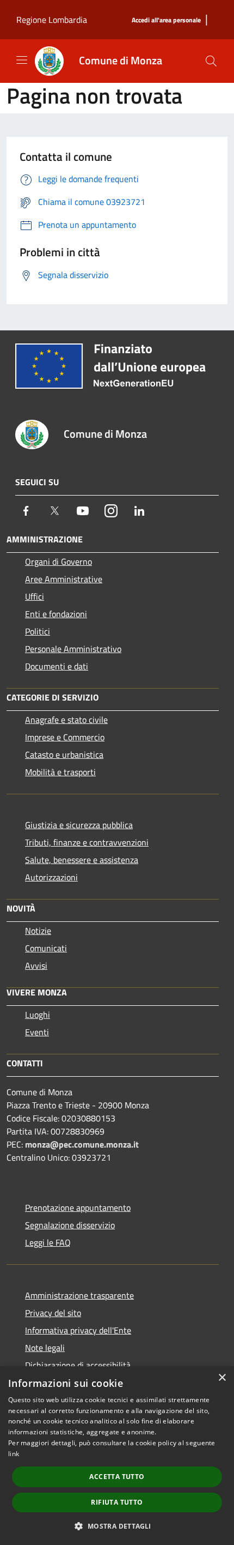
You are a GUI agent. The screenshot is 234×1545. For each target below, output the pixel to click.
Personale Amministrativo (73, 648)
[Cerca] (211, 61)
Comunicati (46, 948)
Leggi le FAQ (48, 1242)
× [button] (222, 1378)
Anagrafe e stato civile (66, 719)
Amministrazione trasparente (79, 1295)
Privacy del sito (53, 1312)
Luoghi (37, 1014)
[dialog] (117, 1455)
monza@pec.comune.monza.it (82, 1144)
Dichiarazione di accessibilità (78, 1365)
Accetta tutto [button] (116, 1476)
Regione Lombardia (51, 19)
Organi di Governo (58, 561)
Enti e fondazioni (56, 613)
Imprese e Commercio (64, 737)
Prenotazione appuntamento (78, 1207)
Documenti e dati (56, 666)
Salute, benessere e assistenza (81, 859)
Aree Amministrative (63, 579)
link (13, 1453)
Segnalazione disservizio (70, 1225)
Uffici (34, 596)
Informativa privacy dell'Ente (78, 1330)
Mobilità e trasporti (60, 771)
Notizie (38, 930)
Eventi (37, 1032)
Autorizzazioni (51, 877)
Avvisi (36, 965)
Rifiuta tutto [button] (117, 1502)
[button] (117, 1525)
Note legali (45, 1347)
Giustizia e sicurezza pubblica (79, 824)
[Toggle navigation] (21, 60)
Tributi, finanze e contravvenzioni (87, 842)
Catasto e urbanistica (64, 754)
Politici (37, 631)
